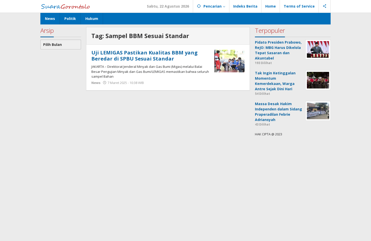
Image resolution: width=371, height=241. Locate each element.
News (95, 82)
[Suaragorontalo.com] (66, 6)
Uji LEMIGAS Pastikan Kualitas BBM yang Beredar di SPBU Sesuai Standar (144, 55)
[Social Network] (325, 6)
